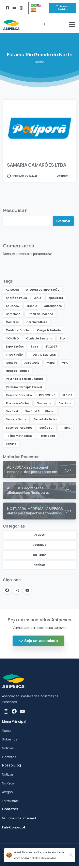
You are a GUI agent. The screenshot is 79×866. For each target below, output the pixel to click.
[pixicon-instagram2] (6, 711)
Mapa (50, 362)
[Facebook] (7, 8)
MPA (65, 362)
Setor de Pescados (19, 427)
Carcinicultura (36, 322)
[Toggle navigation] (72, 24)
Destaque (39, 545)
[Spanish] (33, 10)
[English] (39, 5)
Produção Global (18, 403)
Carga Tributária (49, 330)
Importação (14, 354)
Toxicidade (47, 436)
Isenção (11, 362)
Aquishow (12, 306)
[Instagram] (21, 8)
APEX (37, 298)
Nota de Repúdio (17, 371)
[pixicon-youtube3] (22, 711)
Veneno (11, 444)
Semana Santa (16, 419)
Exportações (15, 346)
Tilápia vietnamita (19, 436)
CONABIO (12, 338)
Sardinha (65, 403)
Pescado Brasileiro (19, 395)
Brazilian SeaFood (40, 314)
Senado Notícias (45, 419)
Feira (34, 346)
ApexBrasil (55, 298)
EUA (62, 338)
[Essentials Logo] (13, 681)
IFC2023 (51, 346)
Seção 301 (46, 427)
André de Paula (16, 298)
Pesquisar (15, 210)
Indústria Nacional (43, 354)
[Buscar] (44, 24)
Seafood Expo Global (39, 411)
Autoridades (52, 306)
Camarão (12, 322)
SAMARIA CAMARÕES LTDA (36, 165)
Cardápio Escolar (18, 330)
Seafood (12, 411)
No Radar (39, 555)
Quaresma (44, 403)
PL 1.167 (67, 395)
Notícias (39, 565)
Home (39, 62)
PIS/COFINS (47, 395)
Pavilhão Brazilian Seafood (25, 379)
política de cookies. (43, 858)
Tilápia (65, 427)
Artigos (39, 534)
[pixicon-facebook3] (14, 711)
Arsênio (32, 306)
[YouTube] (14, 8)
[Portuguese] (33, 5)
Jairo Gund (32, 362)
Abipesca (12, 289)
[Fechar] (71, 855)
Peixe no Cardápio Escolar (24, 387)
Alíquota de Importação (42, 289)
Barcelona (13, 314)
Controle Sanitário (39, 338)
